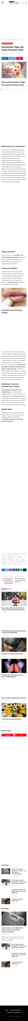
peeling (11, 561)
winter (19, 563)
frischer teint (10, 556)
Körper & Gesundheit (15, 1010)
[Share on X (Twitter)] (12, 58)
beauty (9, 554)
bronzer (23, 554)
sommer (4, 563)
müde (22, 559)
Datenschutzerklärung (14, 1012)
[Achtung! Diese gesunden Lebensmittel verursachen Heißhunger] (14, 622)
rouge (16, 561)
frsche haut (18, 556)
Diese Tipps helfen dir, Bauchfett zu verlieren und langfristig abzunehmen (13, 608)
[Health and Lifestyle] (14, 2)
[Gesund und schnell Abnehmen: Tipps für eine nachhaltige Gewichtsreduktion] (6, 871)
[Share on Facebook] (5, 58)
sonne (10, 563)
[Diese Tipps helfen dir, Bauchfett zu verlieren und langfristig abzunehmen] (14, 599)
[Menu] (3, 2)
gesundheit (11, 559)
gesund (4, 559)
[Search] (25, 2)
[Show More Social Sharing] (24, 58)
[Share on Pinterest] (19, 58)
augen (4, 554)
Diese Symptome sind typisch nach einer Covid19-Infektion (12, 676)
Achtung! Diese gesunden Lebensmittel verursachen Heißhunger (14, 631)
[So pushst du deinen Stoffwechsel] (14, 645)
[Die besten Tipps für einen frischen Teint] (14, 70)
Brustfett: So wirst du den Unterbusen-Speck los (20, 580)
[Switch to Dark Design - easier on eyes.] (23, 2)
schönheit (22, 561)
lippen (17, 559)
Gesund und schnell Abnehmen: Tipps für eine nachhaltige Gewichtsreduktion (12, 930)
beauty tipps (16, 554)
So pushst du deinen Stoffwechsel (12, 654)
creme (3, 556)
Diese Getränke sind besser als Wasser (14, 698)
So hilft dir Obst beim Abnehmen (11, 719)
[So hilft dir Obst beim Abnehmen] (14, 710)
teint (14, 563)
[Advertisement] (14, 22)
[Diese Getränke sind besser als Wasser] (14, 689)
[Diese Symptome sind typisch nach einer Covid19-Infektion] (14, 666)
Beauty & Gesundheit (7, 43)
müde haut (5, 561)
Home (6, 1010)
